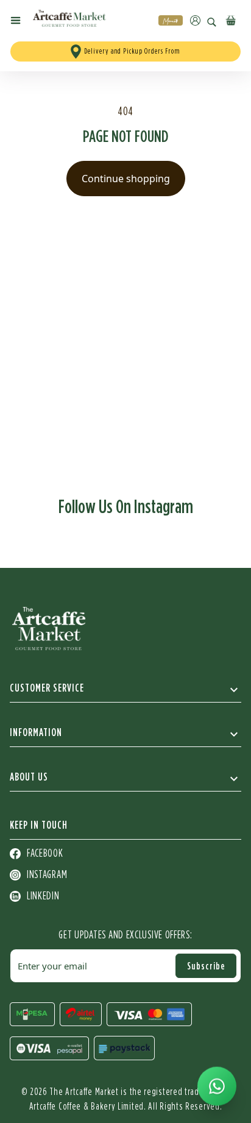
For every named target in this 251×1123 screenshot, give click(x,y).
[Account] (195, 20)
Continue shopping (126, 178)
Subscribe (206, 966)
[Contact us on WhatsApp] (216, 1086)
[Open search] (212, 22)
